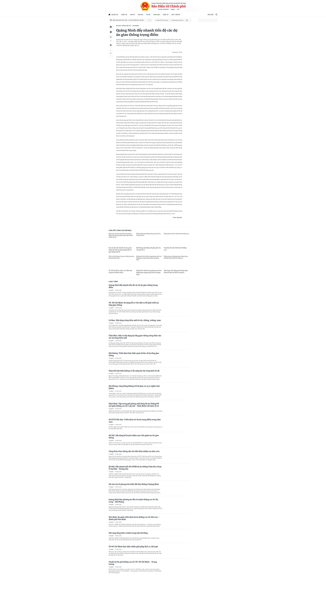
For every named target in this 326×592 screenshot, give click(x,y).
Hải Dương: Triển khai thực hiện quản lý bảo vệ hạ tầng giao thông (134, 354)
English (173, 9)
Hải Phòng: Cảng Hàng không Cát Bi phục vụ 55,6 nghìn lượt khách (134, 387)
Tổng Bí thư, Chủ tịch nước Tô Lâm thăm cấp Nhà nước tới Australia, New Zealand (129, 20)
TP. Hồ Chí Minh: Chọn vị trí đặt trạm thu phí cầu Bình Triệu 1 (120, 271)
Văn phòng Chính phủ (177, 20)
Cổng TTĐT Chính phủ (162, 20)
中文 (178, 9)
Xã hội (148, 14)
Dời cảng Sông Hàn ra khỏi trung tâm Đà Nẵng (128, 533)
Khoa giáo (156, 14)
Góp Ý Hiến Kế (175, 14)
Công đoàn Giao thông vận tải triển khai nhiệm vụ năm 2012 (134, 451)
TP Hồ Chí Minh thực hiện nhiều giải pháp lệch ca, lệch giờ (133, 547)
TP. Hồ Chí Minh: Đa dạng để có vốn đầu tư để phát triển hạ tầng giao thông (134, 304)
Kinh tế (132, 14)
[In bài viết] (111, 45)
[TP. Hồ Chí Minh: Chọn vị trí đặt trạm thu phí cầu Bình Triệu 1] (121, 262)
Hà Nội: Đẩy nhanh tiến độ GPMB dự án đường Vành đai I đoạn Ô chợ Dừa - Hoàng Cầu (135, 468)
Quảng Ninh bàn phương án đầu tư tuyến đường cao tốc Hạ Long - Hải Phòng (133, 500)
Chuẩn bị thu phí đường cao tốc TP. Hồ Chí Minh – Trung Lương (133, 563)
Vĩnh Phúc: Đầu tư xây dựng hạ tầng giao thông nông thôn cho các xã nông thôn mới (135, 337)
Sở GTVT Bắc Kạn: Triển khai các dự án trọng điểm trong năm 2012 (135, 420)
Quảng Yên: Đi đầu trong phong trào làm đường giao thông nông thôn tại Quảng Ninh (148, 272)
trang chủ (114, 14)
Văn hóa (140, 14)
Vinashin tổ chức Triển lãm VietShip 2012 (175, 249)
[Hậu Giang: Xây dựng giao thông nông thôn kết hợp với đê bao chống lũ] (176, 262)
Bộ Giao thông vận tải (123, 25)
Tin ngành (135, 25)
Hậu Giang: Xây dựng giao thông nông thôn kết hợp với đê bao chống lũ (176, 271)
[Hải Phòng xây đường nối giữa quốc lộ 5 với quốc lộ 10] (149, 239)
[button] (148, 20)
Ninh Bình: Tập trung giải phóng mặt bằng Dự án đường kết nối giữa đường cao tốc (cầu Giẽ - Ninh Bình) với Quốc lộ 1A (134, 405)
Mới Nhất (211, 14)
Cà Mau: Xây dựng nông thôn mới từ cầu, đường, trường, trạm (135, 320)
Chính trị (124, 14)
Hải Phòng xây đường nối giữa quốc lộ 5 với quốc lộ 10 (148, 249)
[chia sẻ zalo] (111, 32)
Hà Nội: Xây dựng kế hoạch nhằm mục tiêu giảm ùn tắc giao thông (134, 436)
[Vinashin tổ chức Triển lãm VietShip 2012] (176, 239)
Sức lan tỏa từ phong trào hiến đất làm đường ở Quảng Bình (134, 484)
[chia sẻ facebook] (111, 27)
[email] (187, 20)
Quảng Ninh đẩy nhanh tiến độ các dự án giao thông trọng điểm (133, 286)
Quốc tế (165, 14)
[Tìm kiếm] (216, 15)
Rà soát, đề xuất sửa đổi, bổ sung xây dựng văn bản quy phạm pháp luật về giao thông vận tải (120, 250)
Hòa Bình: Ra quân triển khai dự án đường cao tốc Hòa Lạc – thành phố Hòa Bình (134, 518)
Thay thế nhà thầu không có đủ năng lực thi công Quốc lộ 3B (134, 371)
